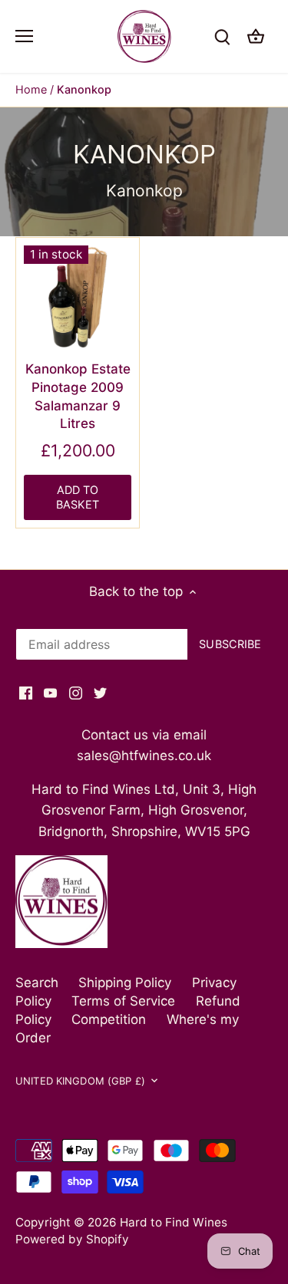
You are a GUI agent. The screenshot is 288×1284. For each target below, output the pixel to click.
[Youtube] (50, 692)
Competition (108, 1019)
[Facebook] (25, 692)
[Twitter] (100, 692)
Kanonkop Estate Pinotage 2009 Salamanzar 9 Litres (78, 396)
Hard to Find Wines (173, 1222)
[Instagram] (75, 692)
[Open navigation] (24, 36)
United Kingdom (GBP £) (80, 1081)
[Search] (222, 36)
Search (36, 982)
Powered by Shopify (72, 1239)
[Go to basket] (256, 36)
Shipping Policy (124, 982)
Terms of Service (123, 1001)
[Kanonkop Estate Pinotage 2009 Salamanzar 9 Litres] (77, 299)
